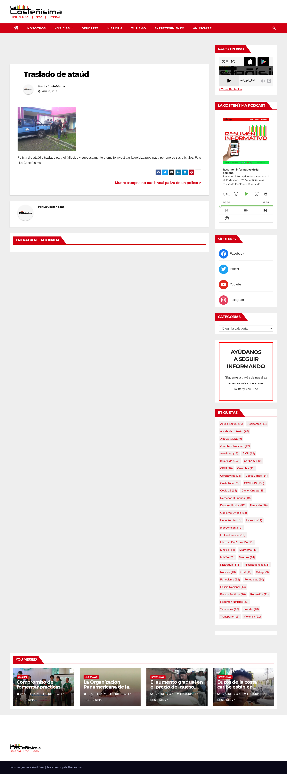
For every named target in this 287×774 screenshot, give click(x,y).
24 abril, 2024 (30, 694)
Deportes (90, 28)
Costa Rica (230, 483)
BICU (249, 453)
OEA (245, 572)
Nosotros (36, 28)
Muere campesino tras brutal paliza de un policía (157, 183)
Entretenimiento (169, 28)
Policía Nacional (233, 586)
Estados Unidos (232, 505)
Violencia (252, 616)
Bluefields (230, 460)
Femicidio (259, 505)
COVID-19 (254, 483)
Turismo (138, 28)
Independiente (231, 527)
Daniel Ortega (253, 490)
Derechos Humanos (235, 497)
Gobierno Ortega (233, 512)
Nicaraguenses (257, 564)
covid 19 (228, 490)
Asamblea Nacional (235, 446)
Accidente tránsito (234, 431)
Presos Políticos (233, 594)
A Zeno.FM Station (230, 89)
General (22, 677)
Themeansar (75, 767)
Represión (259, 594)
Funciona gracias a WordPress (27, 767)
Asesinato (229, 453)
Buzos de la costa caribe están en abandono (237, 687)
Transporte (229, 616)
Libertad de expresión (237, 542)
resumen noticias (234, 601)
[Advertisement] (109, 53)
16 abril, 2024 (97, 694)
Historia (115, 28)
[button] (274, 28)
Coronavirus (230, 475)
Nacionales (91, 677)
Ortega (262, 572)
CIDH (226, 468)
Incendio (254, 520)
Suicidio (251, 609)
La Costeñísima (54, 86)
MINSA (227, 557)
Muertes (247, 557)
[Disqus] (109, 305)
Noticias (62, 28)
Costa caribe (257, 475)
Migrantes (248, 549)
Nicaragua (230, 564)
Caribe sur (253, 460)
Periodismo (230, 579)
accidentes (257, 423)
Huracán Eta (231, 520)
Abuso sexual (231, 423)
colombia (246, 468)
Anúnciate (202, 28)
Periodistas (254, 579)
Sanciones (229, 609)
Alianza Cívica (231, 438)
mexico (227, 549)
